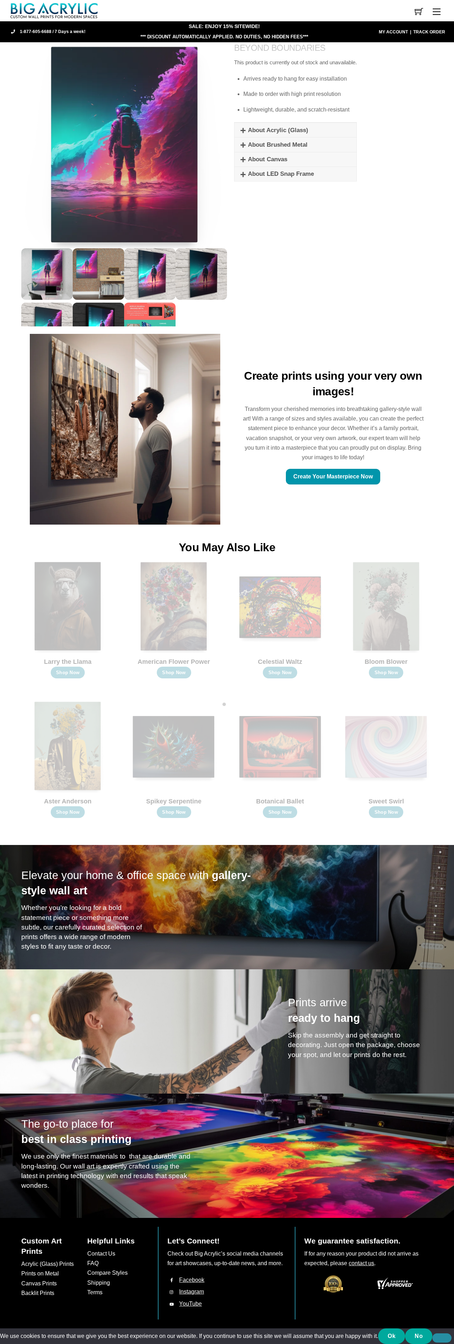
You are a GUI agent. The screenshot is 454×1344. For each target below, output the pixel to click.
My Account (393, 32)
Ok (391, 1336)
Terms (95, 1292)
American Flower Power (174, 661)
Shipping (98, 1283)
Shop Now (67, 672)
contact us (361, 1263)
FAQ (93, 1263)
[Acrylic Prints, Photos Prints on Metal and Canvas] (54, 10)
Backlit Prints (37, 1293)
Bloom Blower (386, 661)
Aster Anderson (68, 801)
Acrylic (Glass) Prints (47, 1264)
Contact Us (101, 1254)
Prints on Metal (40, 1273)
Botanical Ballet (280, 801)
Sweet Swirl (386, 801)
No (419, 1336)
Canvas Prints (39, 1283)
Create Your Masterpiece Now (333, 476)
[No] (442, 1338)
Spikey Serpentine (173, 801)
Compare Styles (107, 1273)
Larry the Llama (68, 661)
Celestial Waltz (280, 661)
